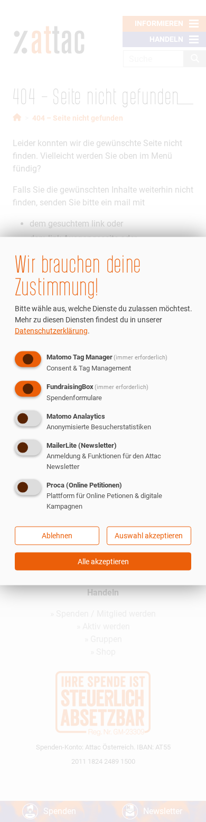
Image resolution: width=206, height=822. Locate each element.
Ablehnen (57, 535)
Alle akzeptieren (103, 561)
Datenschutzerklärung (51, 330)
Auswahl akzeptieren (149, 535)
